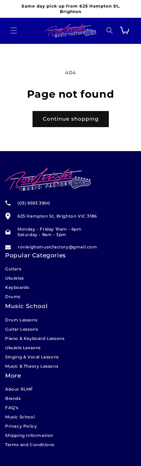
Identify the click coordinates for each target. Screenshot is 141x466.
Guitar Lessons (21, 329)
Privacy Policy (21, 426)
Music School (20, 416)
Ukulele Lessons (23, 347)
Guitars (13, 268)
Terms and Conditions (29, 444)
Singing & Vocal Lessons (32, 356)
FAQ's (11, 407)
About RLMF (19, 389)
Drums (13, 296)
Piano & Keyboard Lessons (34, 338)
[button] (13, 30)
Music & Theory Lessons (31, 366)
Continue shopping (71, 118)
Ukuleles (14, 278)
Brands (13, 398)
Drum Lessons (21, 319)
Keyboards (17, 287)
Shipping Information (29, 435)
